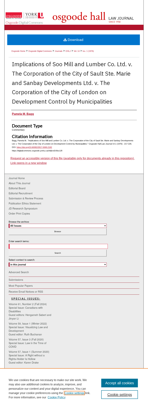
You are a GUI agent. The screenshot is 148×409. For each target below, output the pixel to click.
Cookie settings (74, 393)
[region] (74, 388)
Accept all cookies (119, 383)
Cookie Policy (57, 397)
